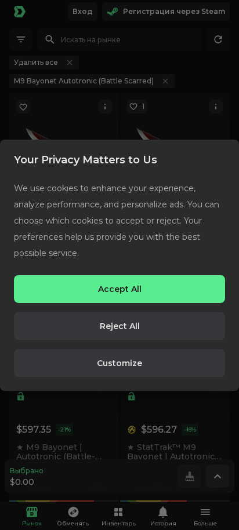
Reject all (120, 326)
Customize (119, 363)
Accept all (120, 289)
